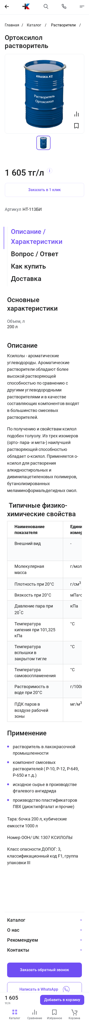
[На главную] (26, 6)
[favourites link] (54, 1013)
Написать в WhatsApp (38, 989)
